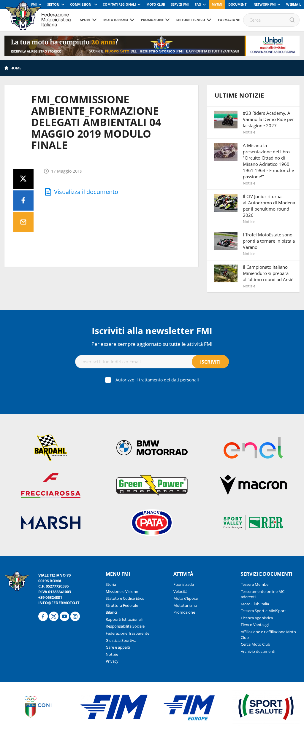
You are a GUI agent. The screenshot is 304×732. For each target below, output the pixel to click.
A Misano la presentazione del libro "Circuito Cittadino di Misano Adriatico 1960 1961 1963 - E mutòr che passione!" (268, 160)
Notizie (112, 654)
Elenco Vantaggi (255, 624)
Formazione (229, 19)
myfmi (217, 4)
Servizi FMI (180, 4)
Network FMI (265, 4)
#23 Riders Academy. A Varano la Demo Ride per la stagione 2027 (268, 119)
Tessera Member (255, 584)
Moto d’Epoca (185, 598)
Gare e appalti (118, 647)
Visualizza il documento (86, 192)
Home (15, 68)
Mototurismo (115, 19)
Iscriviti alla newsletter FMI (152, 330)
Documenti (238, 4)
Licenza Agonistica (257, 617)
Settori (53, 4)
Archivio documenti (258, 651)
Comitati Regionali (119, 4)
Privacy (112, 661)
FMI (34, 4)
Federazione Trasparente (127, 633)
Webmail (293, 4)
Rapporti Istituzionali (124, 619)
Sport (85, 19)
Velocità (180, 591)
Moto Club (155, 4)
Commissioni (81, 4)
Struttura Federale (122, 605)
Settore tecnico (190, 19)
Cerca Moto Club (255, 644)
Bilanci (111, 612)
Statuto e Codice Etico (125, 598)
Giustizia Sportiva (121, 640)
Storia (111, 584)
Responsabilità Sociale (125, 626)
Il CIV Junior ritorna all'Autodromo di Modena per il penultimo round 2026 (269, 205)
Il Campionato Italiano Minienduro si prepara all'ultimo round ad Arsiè (268, 273)
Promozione (152, 19)
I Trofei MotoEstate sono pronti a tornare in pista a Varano (269, 241)
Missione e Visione (122, 591)
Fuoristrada (183, 584)
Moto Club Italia (255, 604)
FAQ (198, 4)
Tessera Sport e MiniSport (263, 610)
